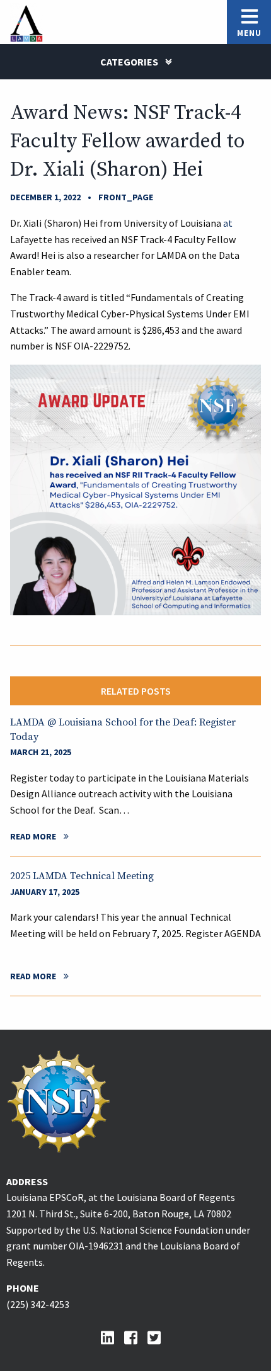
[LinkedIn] (112, 1338)
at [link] (227, 223)
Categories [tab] (130, 61)
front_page (125, 197)
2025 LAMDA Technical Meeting (82, 876)
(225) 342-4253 (37, 1304)
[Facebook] (135, 1338)
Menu (249, 33)
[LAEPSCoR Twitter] (159, 1338)
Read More (33, 836)
